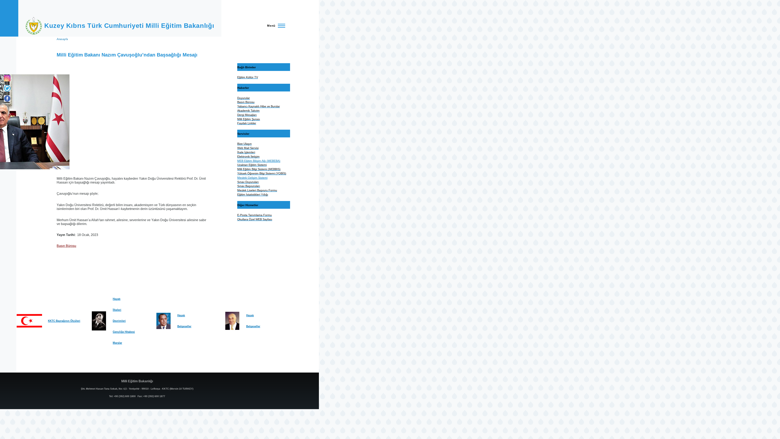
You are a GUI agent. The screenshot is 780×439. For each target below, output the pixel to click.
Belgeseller (184, 326)
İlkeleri (117, 309)
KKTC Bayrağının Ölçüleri (64, 320)
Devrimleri (119, 320)
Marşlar (117, 342)
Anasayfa (62, 39)
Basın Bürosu (66, 246)
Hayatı (116, 298)
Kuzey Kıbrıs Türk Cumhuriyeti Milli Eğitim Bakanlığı (129, 25)
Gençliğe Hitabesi (124, 331)
